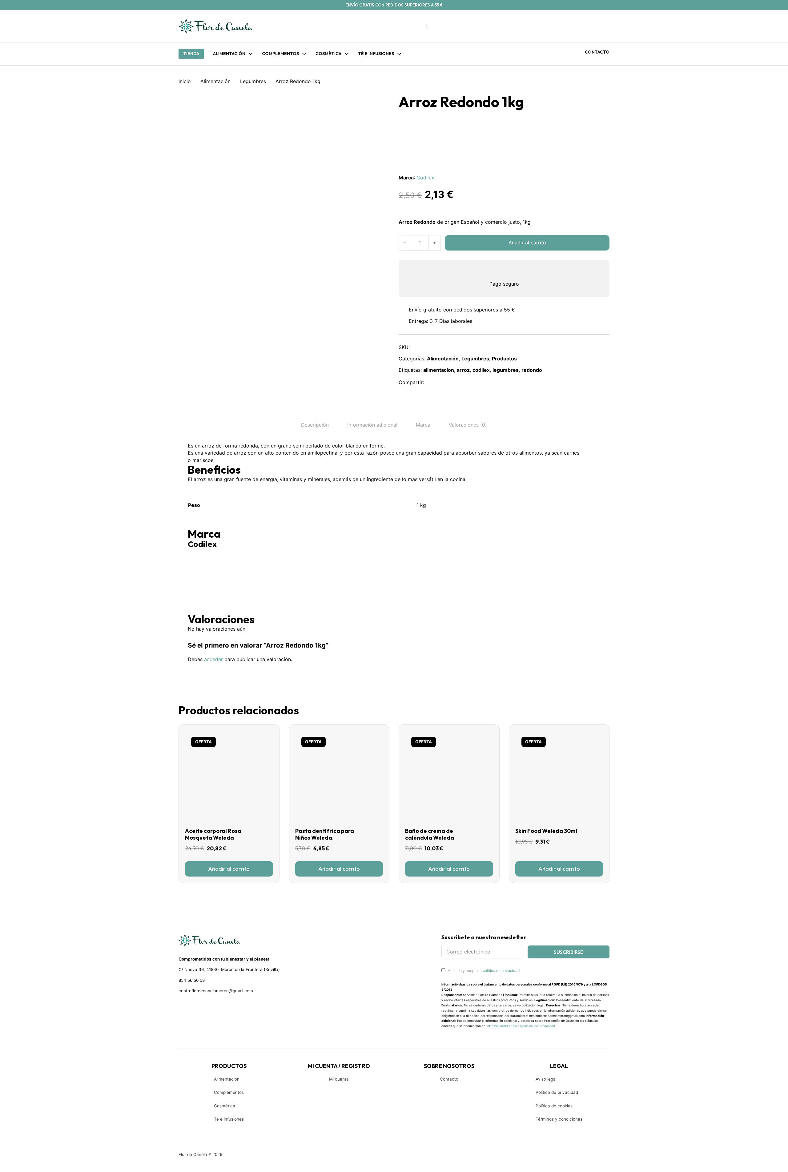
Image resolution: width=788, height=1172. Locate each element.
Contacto (597, 52)
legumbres (505, 370)
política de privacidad (501, 970)
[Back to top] (742, 1158)
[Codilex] (211, 571)
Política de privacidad (557, 1092)
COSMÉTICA (328, 53)
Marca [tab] (423, 425)
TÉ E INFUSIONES (376, 53)
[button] (229, 869)
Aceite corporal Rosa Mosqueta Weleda (213, 834)
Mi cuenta (339, 1079)
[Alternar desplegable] (250, 54)
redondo (531, 370)
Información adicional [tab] (372, 425)
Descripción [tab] (315, 425)
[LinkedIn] (459, 382)
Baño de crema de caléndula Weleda (429, 834)
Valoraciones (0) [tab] (468, 425)
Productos (504, 358)
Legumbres (253, 81)
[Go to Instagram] (192, 1007)
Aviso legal (546, 1079)
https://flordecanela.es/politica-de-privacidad (521, 1026)
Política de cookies (554, 1105)
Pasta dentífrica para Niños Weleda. (324, 834)
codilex (481, 370)
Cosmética (224, 1105)
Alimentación (229, 53)
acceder (213, 659)
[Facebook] (432, 382)
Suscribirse (568, 952)
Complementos (229, 1092)
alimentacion (438, 370)
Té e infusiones (229, 1119)
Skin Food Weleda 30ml (546, 830)
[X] (446, 382)
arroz (463, 370)
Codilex (425, 178)
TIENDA (191, 53)
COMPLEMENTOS (280, 53)
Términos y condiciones (559, 1119)
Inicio (185, 81)
